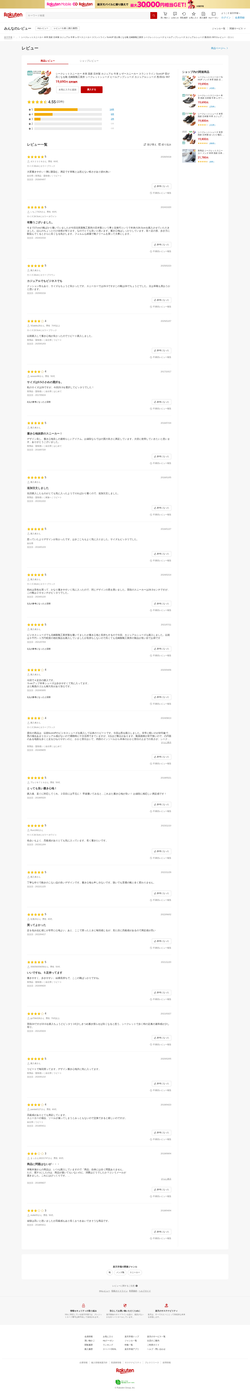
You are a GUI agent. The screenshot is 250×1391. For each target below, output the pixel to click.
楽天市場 (8, 37)
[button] (175, 15)
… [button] (17, 37)
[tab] (47, 60)
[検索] (153, 15)
